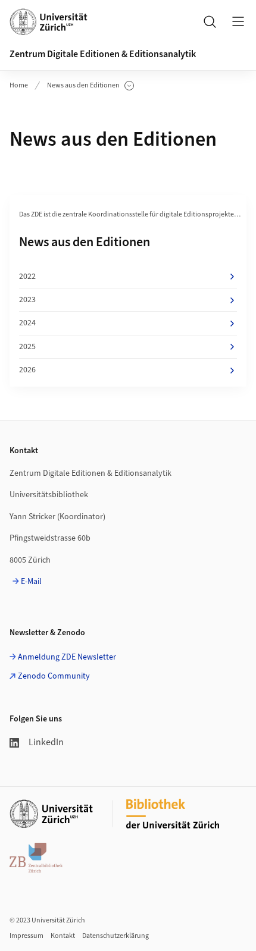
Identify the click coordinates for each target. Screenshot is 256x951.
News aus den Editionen (83, 85)
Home (19, 85)
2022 (27, 277)
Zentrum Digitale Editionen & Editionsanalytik (103, 54)
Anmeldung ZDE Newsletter (67, 657)
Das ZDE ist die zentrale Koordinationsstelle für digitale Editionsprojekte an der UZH (134, 214)
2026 (27, 370)
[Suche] (209, 21)
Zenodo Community (54, 676)
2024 (27, 323)
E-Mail (31, 582)
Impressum (26, 936)
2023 (27, 300)
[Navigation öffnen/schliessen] (238, 21)
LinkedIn (46, 742)
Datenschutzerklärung (115, 936)
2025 (27, 347)
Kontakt (63, 936)
